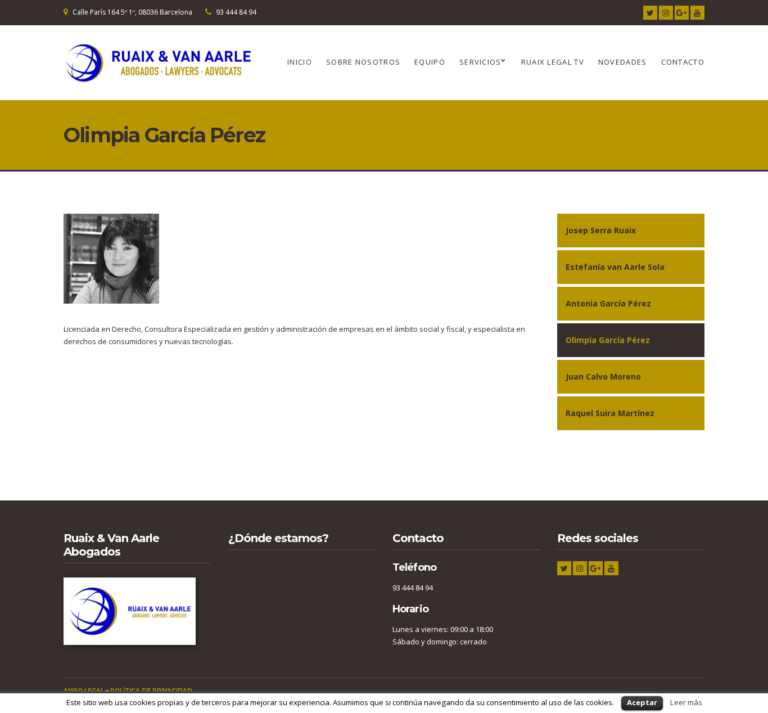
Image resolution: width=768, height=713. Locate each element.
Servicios (480, 62)
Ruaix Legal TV (552, 62)
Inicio (299, 62)
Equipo (429, 62)
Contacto (682, 62)
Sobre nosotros (363, 62)
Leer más (686, 702)
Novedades (622, 62)
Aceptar (642, 702)
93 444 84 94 (236, 12)
